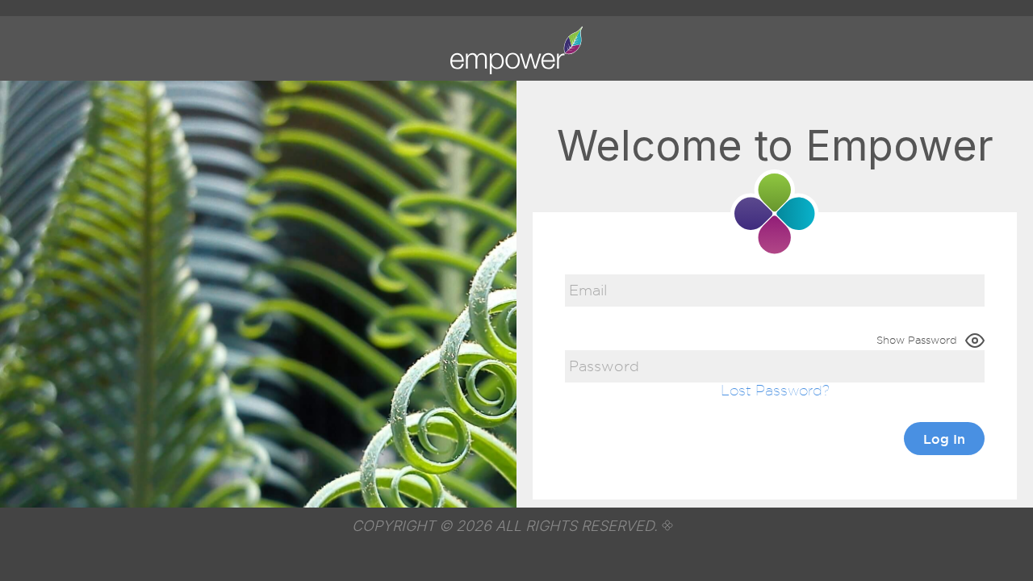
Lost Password (771, 390)
